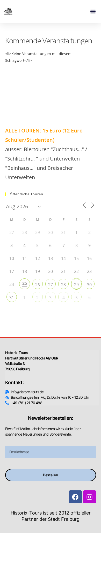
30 (89, 285)
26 (37, 285)
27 (50, 285)
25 (24, 283)
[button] (93, 11)
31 (11, 298)
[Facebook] (75, 496)
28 (63, 285)
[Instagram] (89, 496)
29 (76, 285)
